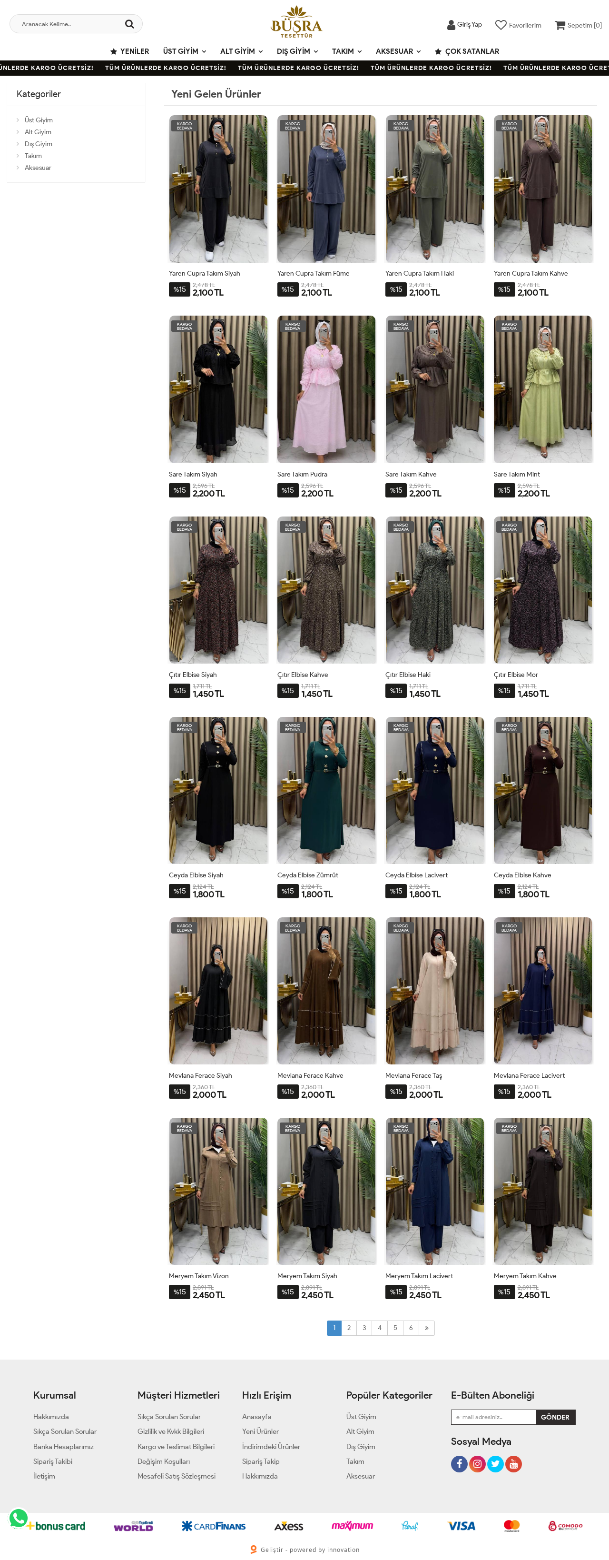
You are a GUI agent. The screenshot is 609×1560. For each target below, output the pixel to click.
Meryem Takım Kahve (525, 1276)
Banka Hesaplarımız (63, 1446)
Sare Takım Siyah (193, 474)
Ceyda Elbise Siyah (196, 875)
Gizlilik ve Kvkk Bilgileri (171, 1431)
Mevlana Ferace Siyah (200, 1076)
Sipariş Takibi (52, 1461)
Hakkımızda (51, 1416)
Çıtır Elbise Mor (516, 675)
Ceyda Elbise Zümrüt (307, 875)
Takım (343, 51)
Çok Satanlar (471, 51)
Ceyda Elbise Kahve (522, 875)
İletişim (44, 1476)
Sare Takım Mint (517, 474)
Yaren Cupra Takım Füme (313, 273)
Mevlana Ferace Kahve (310, 1076)
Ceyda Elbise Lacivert (416, 875)
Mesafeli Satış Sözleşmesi (177, 1476)
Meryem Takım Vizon (199, 1276)
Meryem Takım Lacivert (419, 1276)
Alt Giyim (237, 51)
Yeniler (134, 51)
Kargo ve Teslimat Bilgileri (176, 1446)
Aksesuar (394, 51)
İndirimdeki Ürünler (271, 1446)
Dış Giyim (293, 51)
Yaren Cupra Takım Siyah (204, 273)
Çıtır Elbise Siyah (193, 675)
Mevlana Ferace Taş (413, 1076)
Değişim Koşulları (164, 1461)
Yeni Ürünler (260, 1431)
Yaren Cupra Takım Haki (419, 273)
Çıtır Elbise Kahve (302, 675)
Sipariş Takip (261, 1461)
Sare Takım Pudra (302, 474)
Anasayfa (257, 1416)
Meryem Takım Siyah (307, 1276)
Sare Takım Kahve (411, 474)
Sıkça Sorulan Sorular (65, 1431)
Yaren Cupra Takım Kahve (531, 273)
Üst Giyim (180, 51)
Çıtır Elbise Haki (408, 675)
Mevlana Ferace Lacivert (529, 1076)
